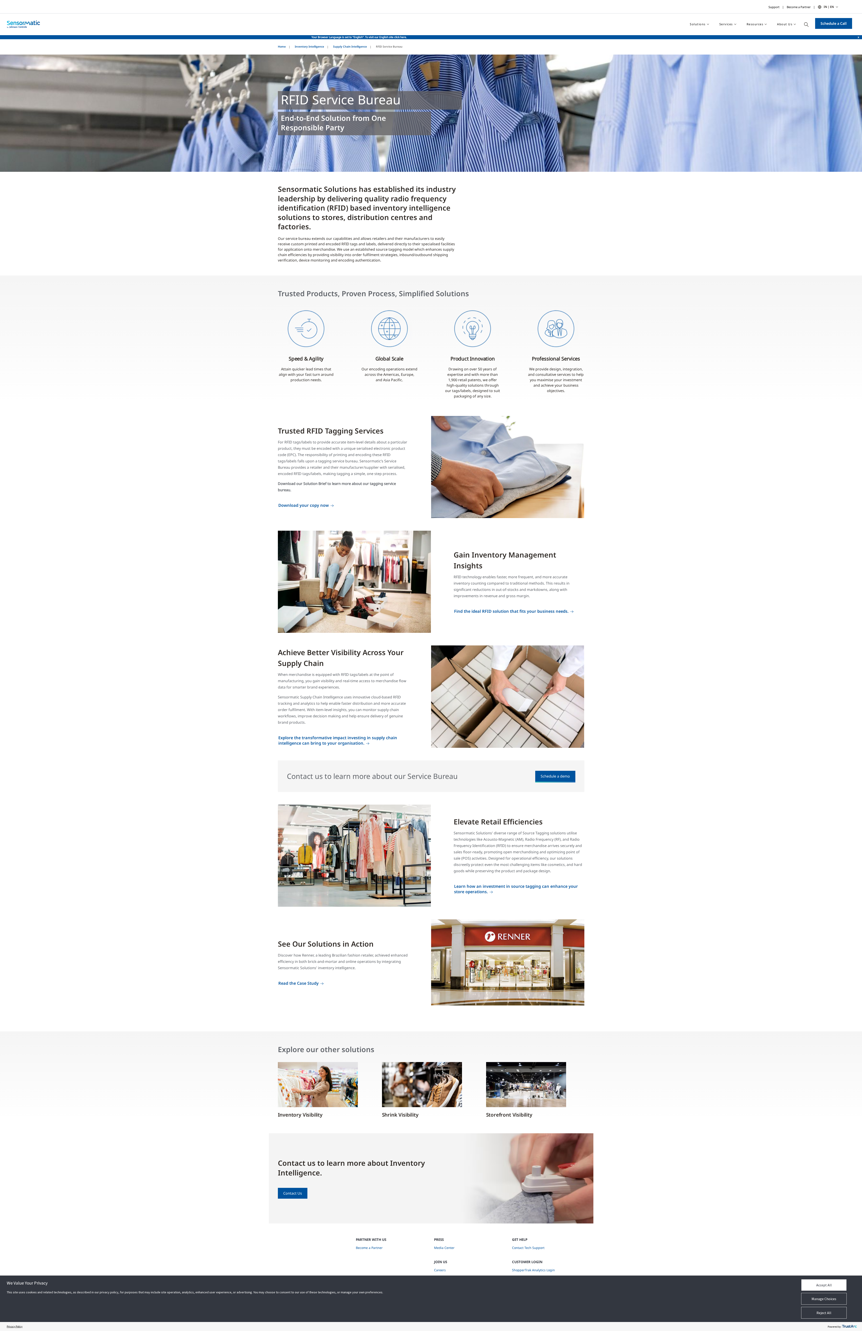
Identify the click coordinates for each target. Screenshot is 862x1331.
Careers (440, 1270)
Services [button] (726, 24)
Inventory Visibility (300, 1114)
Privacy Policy (15, 1326)
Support (774, 7)
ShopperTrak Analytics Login (533, 1270)
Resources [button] (755, 24)
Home (282, 46)
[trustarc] (849, 1326)
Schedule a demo (555, 776)
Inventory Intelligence (309, 46)
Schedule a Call (834, 23)
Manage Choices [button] (824, 1299)
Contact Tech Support (528, 1248)
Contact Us (292, 1193)
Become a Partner (799, 7)
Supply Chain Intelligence (350, 46)
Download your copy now (303, 505)
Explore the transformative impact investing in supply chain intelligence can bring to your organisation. (337, 740)
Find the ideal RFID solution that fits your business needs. (511, 611)
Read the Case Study (298, 983)
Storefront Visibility (509, 1114)
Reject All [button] (823, 1312)
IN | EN (829, 7)
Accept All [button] (824, 1285)
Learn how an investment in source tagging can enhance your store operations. (516, 889)
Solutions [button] (698, 24)
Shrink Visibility (400, 1114)
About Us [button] (784, 24)
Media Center (444, 1248)
